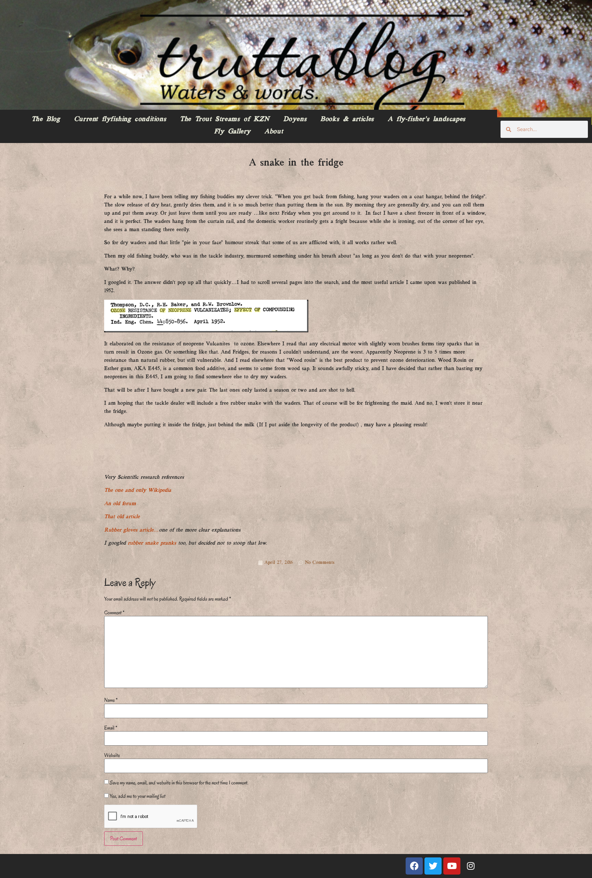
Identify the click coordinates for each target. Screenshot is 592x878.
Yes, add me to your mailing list (137, 796)
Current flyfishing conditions (120, 119)
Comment (114, 612)
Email (110, 728)
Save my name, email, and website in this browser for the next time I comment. (179, 782)
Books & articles (347, 119)
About (273, 131)
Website (112, 755)
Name (111, 700)
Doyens (295, 119)
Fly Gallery (232, 131)
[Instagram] (470, 866)
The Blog (46, 119)
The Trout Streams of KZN (224, 119)
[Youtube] (451, 866)
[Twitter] (433, 866)
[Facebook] (414, 866)
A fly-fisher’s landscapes (427, 119)
